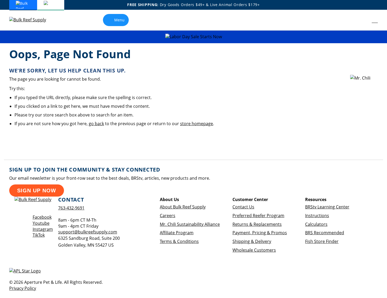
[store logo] (31, 20)
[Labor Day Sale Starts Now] (193, 37)
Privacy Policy (22, 288)
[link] (363, 20)
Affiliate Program (177, 233)
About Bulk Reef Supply (183, 207)
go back (96, 123)
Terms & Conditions (179, 241)
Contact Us (243, 207)
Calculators (316, 224)
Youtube (41, 223)
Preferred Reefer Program (258, 215)
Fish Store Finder (322, 241)
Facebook (42, 217)
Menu (119, 19)
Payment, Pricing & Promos (259, 233)
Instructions (317, 215)
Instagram (43, 229)
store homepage (196, 123)
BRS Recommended (324, 233)
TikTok (39, 235)
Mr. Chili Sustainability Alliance (190, 224)
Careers (167, 215)
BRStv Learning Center (327, 207)
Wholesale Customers (254, 250)
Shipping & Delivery (251, 241)
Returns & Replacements (257, 224)
